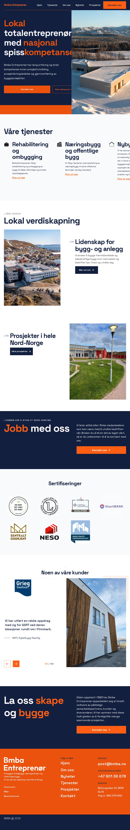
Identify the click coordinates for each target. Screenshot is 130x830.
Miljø (6, 791)
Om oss (67, 769)
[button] (52, 5)
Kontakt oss (114, 5)
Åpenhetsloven (11, 796)
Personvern (9, 787)
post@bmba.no (112, 763)
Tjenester (69, 782)
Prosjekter (95, 5)
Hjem (39, 5)
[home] (15, 5)
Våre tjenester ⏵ (63, 89)
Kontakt (68, 795)
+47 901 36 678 (112, 776)
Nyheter (80, 5)
